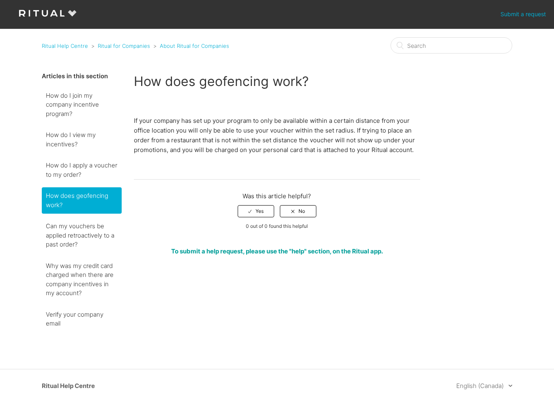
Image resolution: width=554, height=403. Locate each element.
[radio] (256, 211)
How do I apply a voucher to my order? (81, 169)
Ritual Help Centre (65, 46)
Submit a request (523, 14)
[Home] (47, 18)
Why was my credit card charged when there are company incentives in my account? (80, 279)
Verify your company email (74, 319)
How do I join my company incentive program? (72, 105)
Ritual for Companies (124, 46)
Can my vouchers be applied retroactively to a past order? (80, 235)
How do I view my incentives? (71, 139)
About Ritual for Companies (194, 46)
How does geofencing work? (77, 200)
